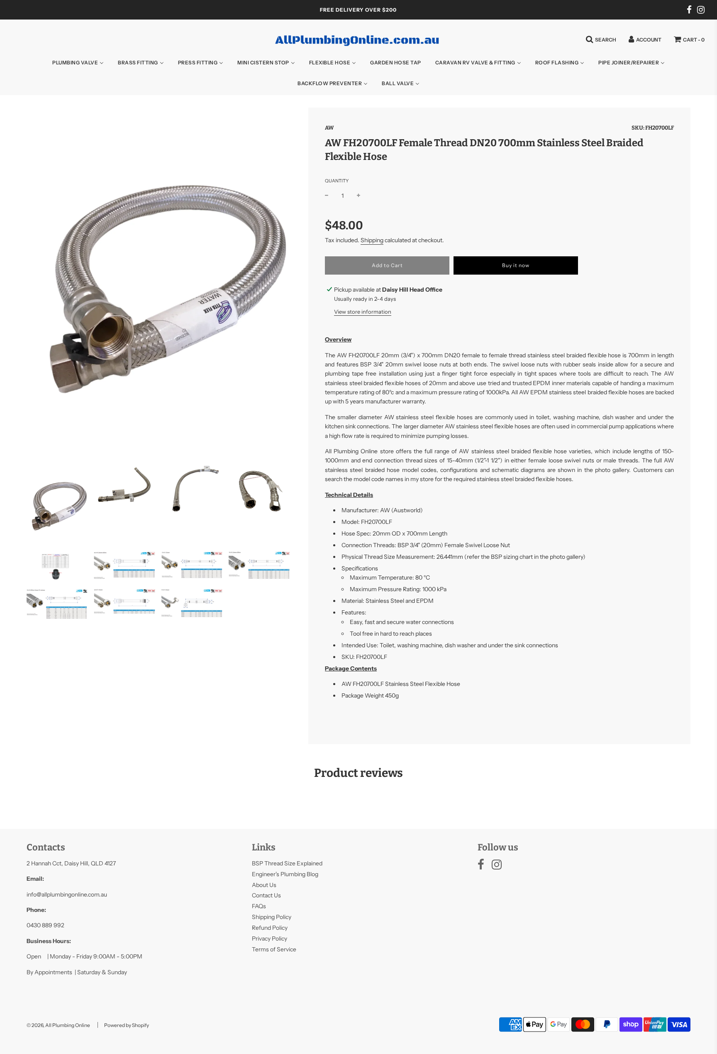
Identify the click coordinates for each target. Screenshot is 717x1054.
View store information (362, 311)
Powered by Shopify (126, 1025)
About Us (264, 885)
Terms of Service (274, 949)
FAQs (259, 906)
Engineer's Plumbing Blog (285, 874)
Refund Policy (270, 927)
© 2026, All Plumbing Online (58, 1025)
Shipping (372, 240)
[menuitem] (78, 62)
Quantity (337, 181)
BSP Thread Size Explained (287, 863)
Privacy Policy (269, 938)
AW (329, 128)
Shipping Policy (271, 917)
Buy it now (515, 265)
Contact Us (266, 895)
